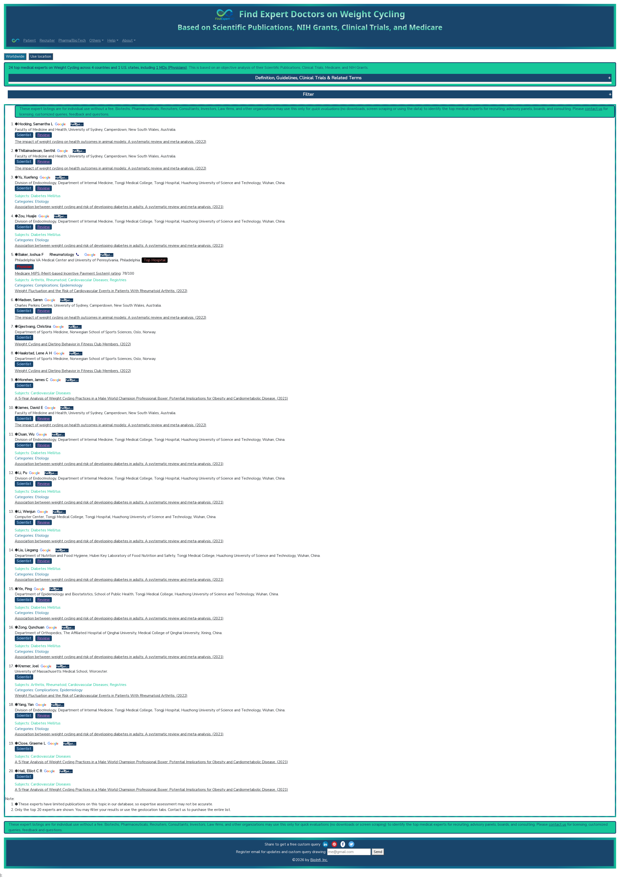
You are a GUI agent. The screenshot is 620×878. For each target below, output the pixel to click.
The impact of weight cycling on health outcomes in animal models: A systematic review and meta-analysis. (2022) (110, 141)
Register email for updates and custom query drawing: (281, 851)
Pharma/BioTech (72, 40)
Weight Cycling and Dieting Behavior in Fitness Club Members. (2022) (73, 344)
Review (43, 134)
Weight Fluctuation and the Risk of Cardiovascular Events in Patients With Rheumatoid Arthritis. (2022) (101, 290)
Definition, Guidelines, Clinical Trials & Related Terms (308, 78)
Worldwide (15, 56)
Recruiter (47, 40)
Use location (41, 56)
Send (378, 851)
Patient (29, 40)
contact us (593, 108)
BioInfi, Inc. (319, 859)
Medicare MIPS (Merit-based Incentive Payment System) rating (68, 273)
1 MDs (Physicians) (171, 67)
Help (111, 40)
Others (95, 40)
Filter (308, 94)
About (127, 40)
